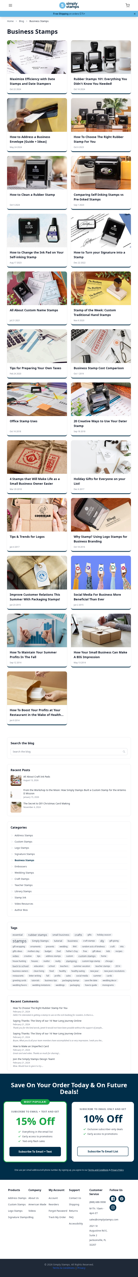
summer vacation (82, 966)
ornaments (35, 946)
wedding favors (20, 985)
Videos (32, 1210)
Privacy (81, 1267)
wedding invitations (41, 985)
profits (58, 975)
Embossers (21, 866)
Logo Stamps (22, 847)
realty (58, 961)
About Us (33, 1198)
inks (122, 946)
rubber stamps (37, 935)
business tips (51, 980)
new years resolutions (114, 971)
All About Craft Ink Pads (36, 776)
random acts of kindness (93, 946)
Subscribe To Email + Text (35, 1151)
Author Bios (21, 909)
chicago (109, 961)
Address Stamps (24, 835)
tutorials (35, 980)
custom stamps (87, 956)
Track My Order (57, 1217)
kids (108, 951)
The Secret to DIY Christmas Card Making (46, 803)
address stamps (53, 956)
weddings (60, 985)
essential (18, 934)
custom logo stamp (91, 961)
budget (48, 951)
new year (94, 971)
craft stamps (89, 940)
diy (102, 941)
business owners (20, 971)
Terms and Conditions (98, 1170)
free (85, 951)
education (38, 966)
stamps (20, 941)
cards (109, 975)
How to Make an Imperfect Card (31, 1046)
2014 (117, 966)
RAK (75, 946)
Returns (73, 1210)
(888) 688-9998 (97, 1202)
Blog (30, 1217)
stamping (71, 961)
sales (68, 975)
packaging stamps (70, 980)
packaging (75, 985)
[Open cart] (127, 5)
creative (28, 956)
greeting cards (19, 980)
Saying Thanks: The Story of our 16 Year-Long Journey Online (47, 1020)
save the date (91, 980)
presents (50, 946)
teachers (64, 966)
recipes (118, 951)
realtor (46, 961)
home (103, 956)
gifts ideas (17, 951)
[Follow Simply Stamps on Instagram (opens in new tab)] (113, 1207)
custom (69, 956)
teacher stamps (102, 966)
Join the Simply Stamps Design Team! (34, 1059)
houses (34, 961)
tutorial (58, 940)
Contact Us (75, 1198)
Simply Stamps (40, 940)
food (51, 971)
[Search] (124, 751)
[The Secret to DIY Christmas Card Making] (16, 807)
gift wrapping (19, 946)
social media (82, 975)
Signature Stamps (25, 854)
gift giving (113, 940)
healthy (62, 971)
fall (47, 975)
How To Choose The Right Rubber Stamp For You (40, 1008)
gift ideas (96, 951)
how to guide (91, 985)
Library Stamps (23, 891)
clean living (39, 971)
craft (112, 946)
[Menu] (10, 5)
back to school (21, 966)
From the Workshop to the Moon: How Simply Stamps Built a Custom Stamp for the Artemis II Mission (74, 791)
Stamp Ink (20, 897)
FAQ (71, 1217)
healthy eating (78, 971)
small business (61, 934)
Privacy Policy (117, 1170)
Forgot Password (58, 1210)
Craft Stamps (22, 878)
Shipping (74, 1204)
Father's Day (72, 951)
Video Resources (24, 903)
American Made (37, 1204)
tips (38, 956)
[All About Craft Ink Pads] (16, 780)
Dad (59, 951)
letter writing (35, 975)
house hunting (19, 961)
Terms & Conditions (64, 1267)
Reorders (54, 1204)
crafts (78, 935)
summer (97, 975)
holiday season (104, 934)
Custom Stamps (23, 841)
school (52, 966)
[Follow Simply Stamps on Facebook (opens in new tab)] (113, 1198)
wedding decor (109, 980)
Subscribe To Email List (103, 1151)
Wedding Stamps (24, 872)
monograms (108, 985)
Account (53, 1198)
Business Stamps (24, 860)
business (73, 940)
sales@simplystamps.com (103, 1219)
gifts (90, 934)
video (16, 956)
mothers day (33, 951)
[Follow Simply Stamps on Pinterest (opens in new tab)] (121, 1198)
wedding (63, 946)
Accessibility (76, 1223)
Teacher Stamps (24, 885)
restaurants (18, 975)
